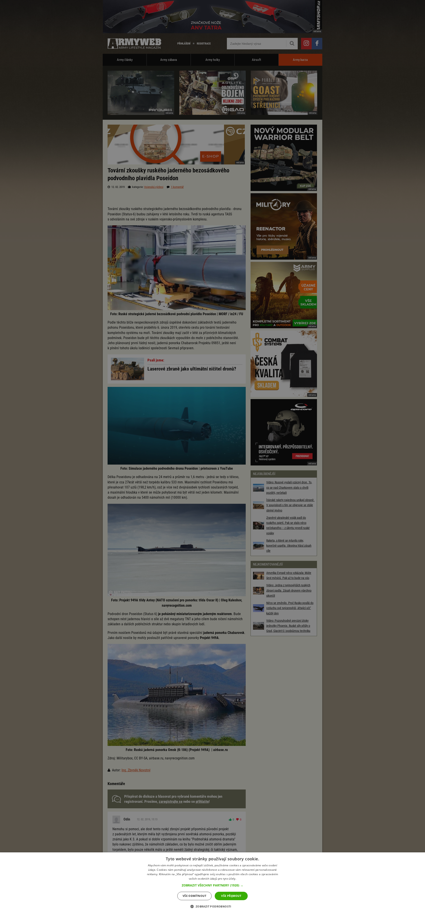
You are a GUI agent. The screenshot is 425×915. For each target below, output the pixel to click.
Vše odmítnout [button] (194, 896)
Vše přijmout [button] (231, 896)
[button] (212, 885)
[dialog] (212, 883)
